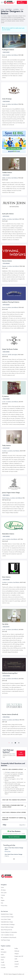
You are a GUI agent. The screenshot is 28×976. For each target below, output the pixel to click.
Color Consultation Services (7, 935)
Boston (3, 55)
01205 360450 (6, 101)
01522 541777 (6, 626)
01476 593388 (6, 579)
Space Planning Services (6, 929)
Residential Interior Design (7, 914)
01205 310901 (6, 52)
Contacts (3, 895)
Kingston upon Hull (19, 956)
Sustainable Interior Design (7, 922)
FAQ (2, 903)
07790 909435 (6, 676)
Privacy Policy (4, 905)
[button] (24, 825)
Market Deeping (5, 498)
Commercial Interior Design (7, 916)
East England (14, 354)
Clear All (21, 825)
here (8, 772)
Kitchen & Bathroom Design (7, 927)
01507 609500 (6, 536)
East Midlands (15, 55)
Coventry (3, 965)
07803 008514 (6, 495)
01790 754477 (6, 175)
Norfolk (9, 354)
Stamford (4, 720)
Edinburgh (17, 951)
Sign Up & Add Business (14, 837)
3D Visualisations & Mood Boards (8, 937)
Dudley (16, 948)
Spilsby (3, 178)
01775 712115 (6, 216)
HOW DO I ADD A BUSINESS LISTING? (12, 769)
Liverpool (17, 964)
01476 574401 (6, 448)
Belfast (2, 949)
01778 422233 (6, 304)
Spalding (4, 219)
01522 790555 (6, 399)
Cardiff (2, 962)
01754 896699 (6, 263)
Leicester (16, 961)
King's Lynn (4, 354)
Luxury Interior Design (6, 919)
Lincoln (3, 401)
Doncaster (3, 967)
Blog (2, 898)
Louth (3, 539)
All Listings (3, 890)
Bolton (2, 954)
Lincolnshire (8, 55)
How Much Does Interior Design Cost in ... (13, 855)
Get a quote (3, 892)
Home (2, 887)
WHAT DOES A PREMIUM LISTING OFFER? (14, 812)
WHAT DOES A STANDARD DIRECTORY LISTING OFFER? (12, 806)
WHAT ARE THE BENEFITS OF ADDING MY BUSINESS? (14, 818)
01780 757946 (6, 717)
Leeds (16, 959)
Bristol (2, 960)
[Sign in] (14, 2)
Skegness (4, 266)
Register (3, 900)
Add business (21, 753)
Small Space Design (5, 940)
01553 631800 (6, 352)
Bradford (3, 957)
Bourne (3, 307)
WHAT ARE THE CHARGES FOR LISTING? (13, 800)
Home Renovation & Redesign (8, 924)
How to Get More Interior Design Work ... (14, 848)
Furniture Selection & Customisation (9, 932)
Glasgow (17, 953)
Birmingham (3, 952)
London (16, 966)
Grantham (4, 451)
